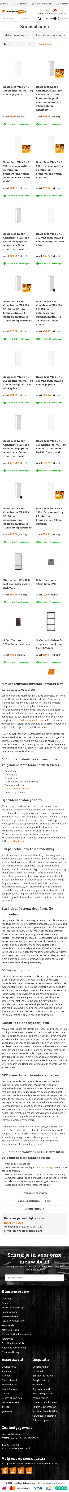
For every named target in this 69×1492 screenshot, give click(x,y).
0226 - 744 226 (11, 1444)
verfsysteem (17, 841)
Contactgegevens (17, 1427)
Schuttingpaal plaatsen (44, 1415)
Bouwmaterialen (10, 1402)
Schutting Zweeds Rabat (45, 1411)
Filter (7, 44)
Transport (7, 1298)
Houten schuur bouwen (44, 1402)
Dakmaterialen (9, 1388)
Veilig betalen (8, 1325)
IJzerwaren (7, 1411)
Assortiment (12, 1359)
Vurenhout (7, 1371)
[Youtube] (20, 1470)
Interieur (6, 1406)
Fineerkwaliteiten (10, 1316)
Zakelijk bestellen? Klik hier (35, 1200)
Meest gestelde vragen (13, 1307)
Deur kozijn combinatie (17, 788)
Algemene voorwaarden (14, 1347)
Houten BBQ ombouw (44, 1406)
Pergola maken (40, 1397)
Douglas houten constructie (40, 1369)
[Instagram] (12, 1470)
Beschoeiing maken (42, 1375)
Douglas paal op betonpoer (40, 1382)
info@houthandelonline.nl (27, 1230)
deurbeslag (46, 1167)
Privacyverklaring (10, 1352)
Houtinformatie (34, 1208)
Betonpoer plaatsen (42, 1420)
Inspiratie (41, 1359)
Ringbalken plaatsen (42, 1393)
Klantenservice (15, 1291)
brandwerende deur (33, 720)
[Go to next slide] (64, 35)
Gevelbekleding (9, 1384)
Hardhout (6, 1375)
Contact (6, 1303)
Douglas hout (9, 1366)
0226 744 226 (13, 1223)
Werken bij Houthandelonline (16, 1334)
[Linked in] (28, 1470)
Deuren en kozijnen (12, 1397)
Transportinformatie (35, 1192)
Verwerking (7, 1338)
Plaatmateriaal (9, 1380)
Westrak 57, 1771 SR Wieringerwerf (20, 1437)
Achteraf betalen (10, 1329)
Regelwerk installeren (43, 1388)
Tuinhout (6, 1393)
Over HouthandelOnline (14, 1343)
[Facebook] (4, 1470)
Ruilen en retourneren (13, 1320)
